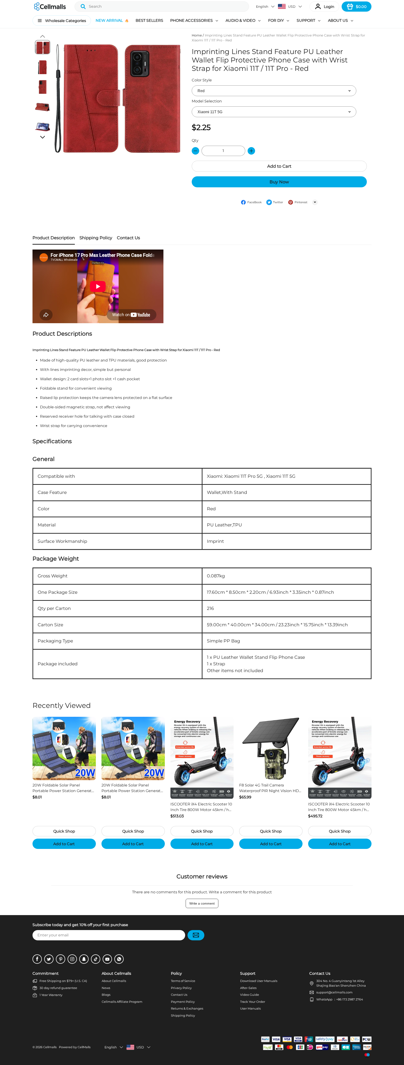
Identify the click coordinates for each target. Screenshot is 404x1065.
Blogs (106, 994)
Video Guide (249, 994)
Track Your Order (252, 1001)
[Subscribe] (196, 935)
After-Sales (248, 988)
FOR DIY (276, 20)
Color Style (202, 80)
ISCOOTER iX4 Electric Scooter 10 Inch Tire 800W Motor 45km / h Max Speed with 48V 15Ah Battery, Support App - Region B (201, 807)
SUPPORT (306, 20)
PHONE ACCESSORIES (191, 20)
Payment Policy (183, 1001)
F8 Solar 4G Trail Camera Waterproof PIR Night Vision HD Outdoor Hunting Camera (269, 788)
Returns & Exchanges (187, 1008)
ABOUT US (338, 20)
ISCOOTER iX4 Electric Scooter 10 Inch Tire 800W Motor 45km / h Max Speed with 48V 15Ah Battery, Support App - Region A (339, 807)
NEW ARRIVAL (109, 20)
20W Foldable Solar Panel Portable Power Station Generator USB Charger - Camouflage (63, 788)
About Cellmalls (114, 981)
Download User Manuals (258, 981)
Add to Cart (279, 166)
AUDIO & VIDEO (240, 20)
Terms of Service (183, 981)
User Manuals (250, 1008)
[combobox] (162, 6)
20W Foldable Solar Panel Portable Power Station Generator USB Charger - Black (132, 788)
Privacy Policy (181, 988)
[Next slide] (42, 137)
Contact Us (179, 994)
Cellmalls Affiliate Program (122, 1001)
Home (197, 35)
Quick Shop (64, 831)
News (106, 988)
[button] (265, 6)
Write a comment (202, 903)
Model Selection (207, 101)
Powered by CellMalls (74, 1047)
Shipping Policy (183, 1015)
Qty (195, 140)
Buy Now (279, 182)
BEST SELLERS (149, 20)
